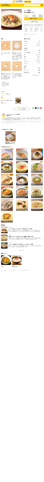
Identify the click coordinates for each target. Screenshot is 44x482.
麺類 (5, 270)
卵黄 (25, 68)
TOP (2, 270)
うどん (8, 270)
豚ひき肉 (25, 50)
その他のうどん (14, 270)
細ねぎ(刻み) (26, 72)
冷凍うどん (26, 41)
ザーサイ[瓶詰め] (27, 52)
